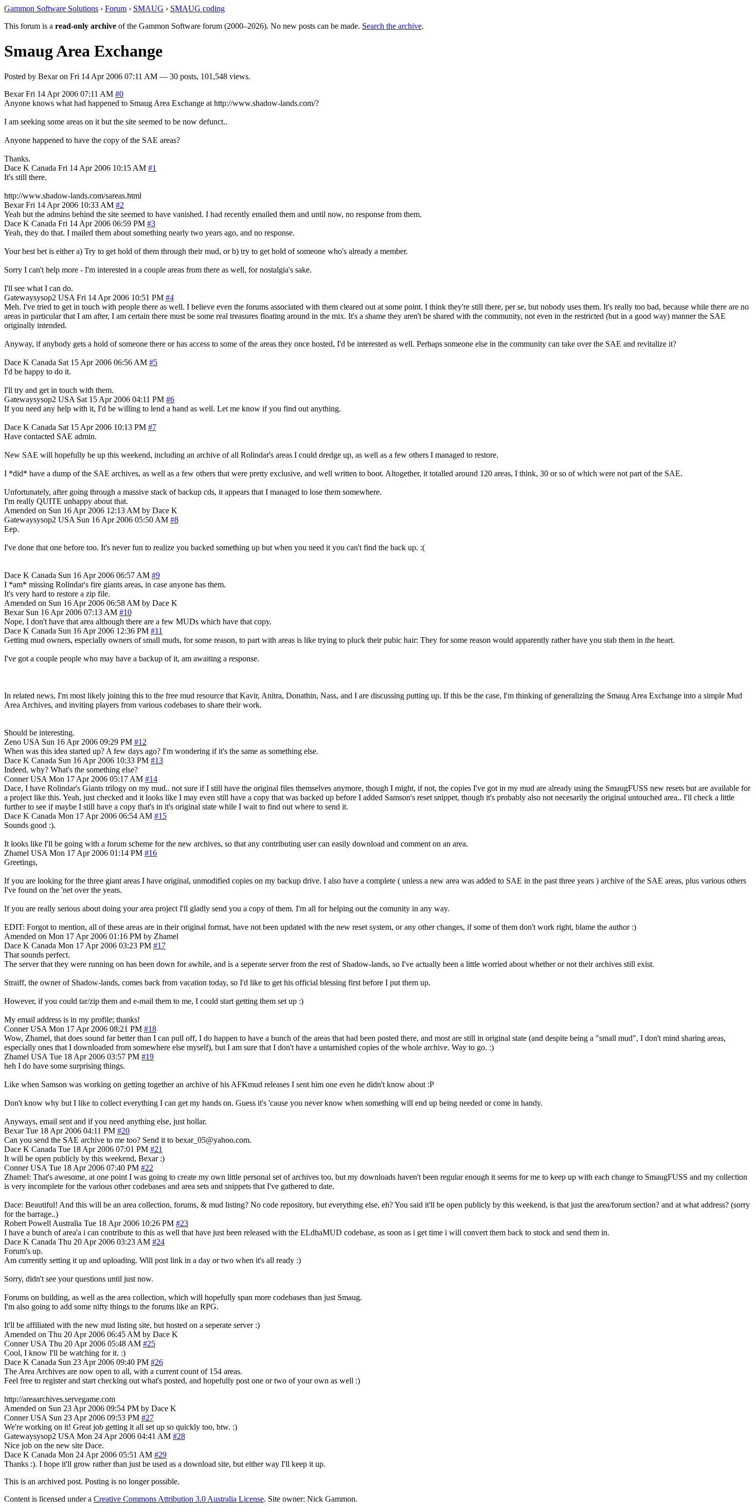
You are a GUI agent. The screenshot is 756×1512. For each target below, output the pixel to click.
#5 (153, 362)
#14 (151, 779)
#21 (156, 1149)
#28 (179, 1436)
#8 (174, 519)
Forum (116, 8)
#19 (147, 1056)
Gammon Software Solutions (51, 8)
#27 (147, 1417)
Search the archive (392, 26)
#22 (147, 1167)
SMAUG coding (197, 8)
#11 (157, 630)
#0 (119, 93)
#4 (170, 297)
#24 (158, 1241)
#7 (152, 427)
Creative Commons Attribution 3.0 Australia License (179, 1499)
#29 (160, 1454)
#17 (159, 945)
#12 (140, 741)
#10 (125, 612)
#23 (182, 1223)
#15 (160, 816)
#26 (157, 1362)
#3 (151, 223)
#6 (170, 399)
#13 (157, 760)
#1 (152, 168)
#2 (120, 205)
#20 (123, 1130)
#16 (151, 853)
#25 (149, 1343)
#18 (150, 1028)
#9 (156, 575)
